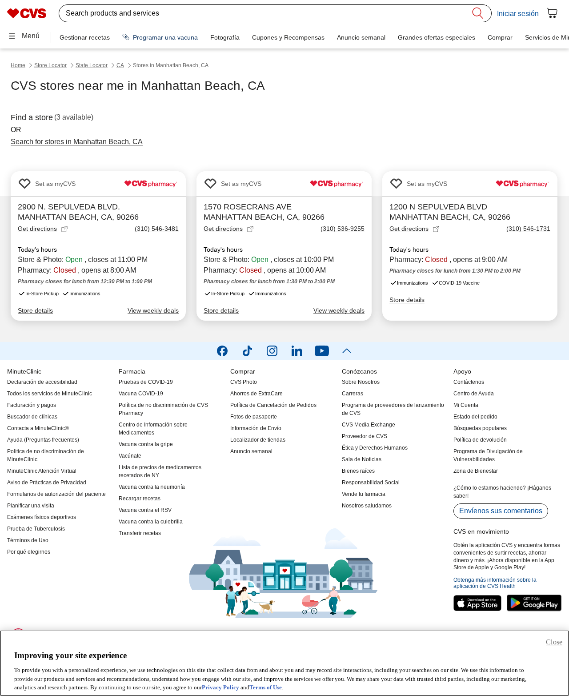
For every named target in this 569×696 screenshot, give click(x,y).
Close (554, 642)
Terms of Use (265, 687)
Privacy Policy (220, 687)
